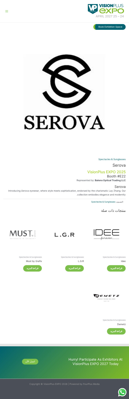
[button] (109, 27)
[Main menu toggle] (6, 11)
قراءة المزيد (116, 268)
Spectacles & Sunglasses (112, 159)
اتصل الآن (30, 361)
